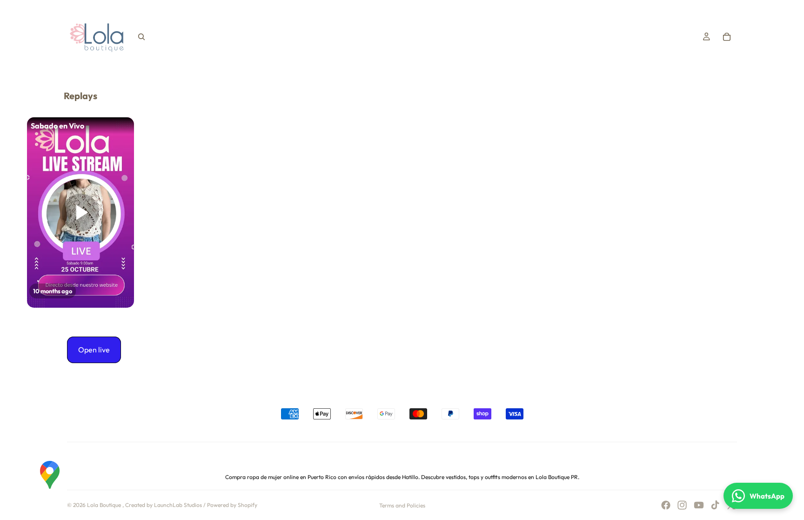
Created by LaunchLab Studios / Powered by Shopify (191, 504)
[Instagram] (682, 505)
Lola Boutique (104, 504)
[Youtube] (698, 505)
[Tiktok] (715, 505)
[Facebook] (665, 505)
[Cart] (727, 37)
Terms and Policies (402, 505)
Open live (94, 349)
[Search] (141, 37)
